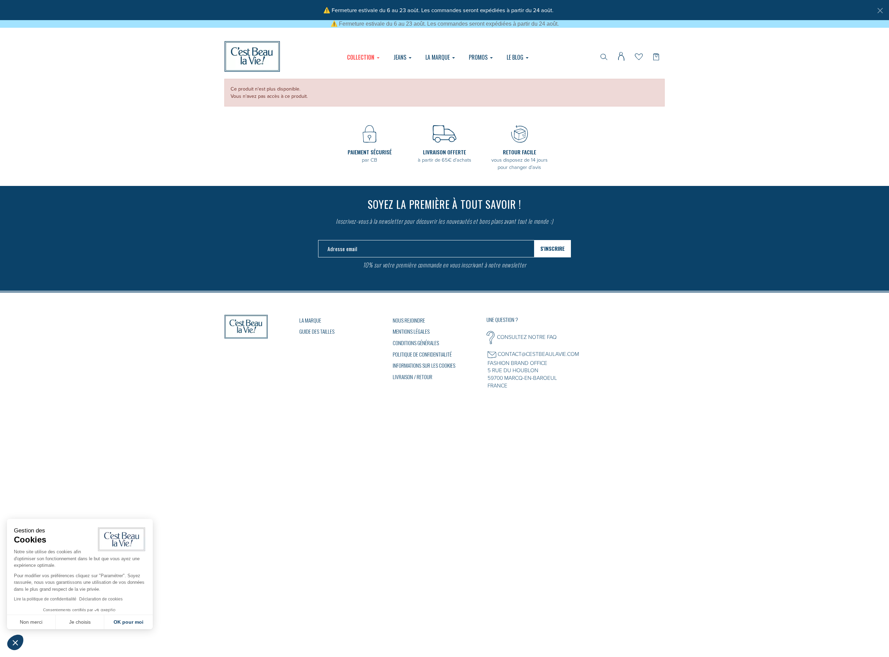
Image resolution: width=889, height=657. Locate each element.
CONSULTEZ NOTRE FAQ (527, 337)
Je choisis (80, 622)
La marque (310, 320)
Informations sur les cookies (424, 365)
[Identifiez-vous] (621, 55)
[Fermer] (880, 10)
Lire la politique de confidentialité (45, 599)
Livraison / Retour (412, 377)
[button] (15, 642)
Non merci (31, 622)
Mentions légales (411, 331)
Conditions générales (416, 343)
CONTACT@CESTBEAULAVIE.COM (538, 354)
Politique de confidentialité (422, 354)
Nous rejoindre (409, 320)
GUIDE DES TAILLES (316, 331)
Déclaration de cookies (101, 599)
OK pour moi (128, 622)
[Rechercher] (603, 56)
